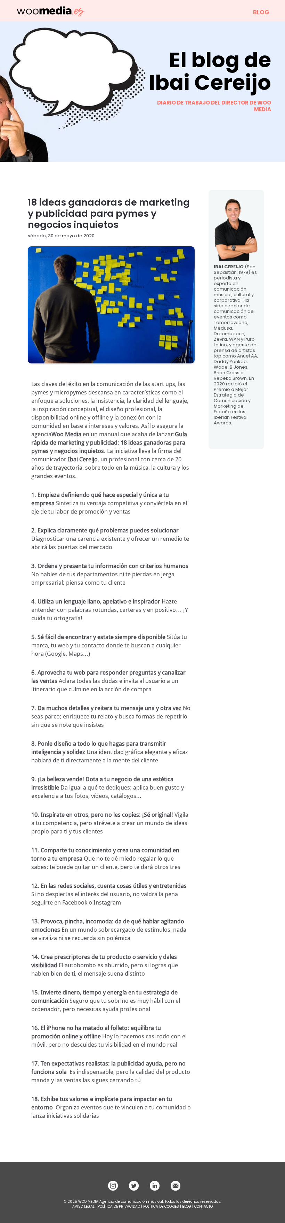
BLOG (261, 12)
